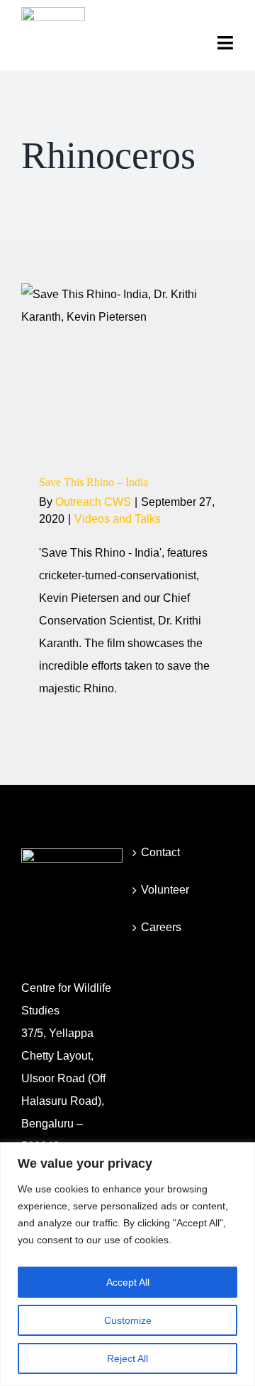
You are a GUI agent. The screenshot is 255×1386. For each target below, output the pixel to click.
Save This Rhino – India (93, 482)
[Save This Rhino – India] (127, 365)
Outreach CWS (93, 502)
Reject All (127, 1358)
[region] (127, 1264)
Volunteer (165, 890)
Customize (128, 1320)
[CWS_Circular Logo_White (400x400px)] (72, 854)
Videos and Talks (127, 397)
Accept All (127, 1282)
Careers (161, 927)
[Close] (240, 1154)
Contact (160, 852)
